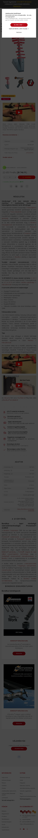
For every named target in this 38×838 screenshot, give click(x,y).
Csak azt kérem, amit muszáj (18, 29)
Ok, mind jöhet (18, 25)
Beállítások (19, 32)
